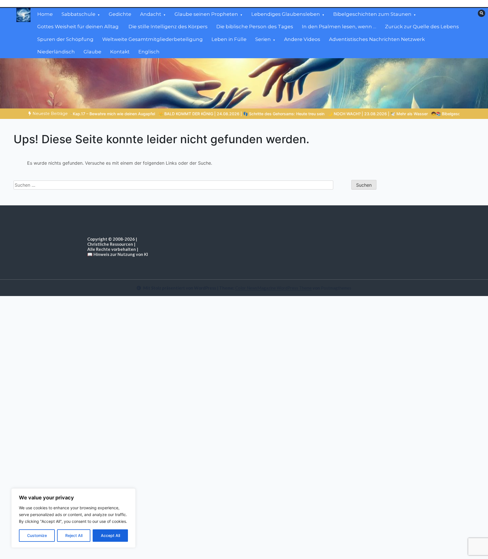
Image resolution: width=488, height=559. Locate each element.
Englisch (149, 52)
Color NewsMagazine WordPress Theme (273, 287)
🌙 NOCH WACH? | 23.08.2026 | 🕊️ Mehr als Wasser (356, 113)
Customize (37, 535)
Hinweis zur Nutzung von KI (120, 254)
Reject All (73, 535)
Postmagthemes (336, 287)
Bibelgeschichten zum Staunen (372, 14)
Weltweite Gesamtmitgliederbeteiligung (152, 39)
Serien (263, 39)
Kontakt (120, 52)
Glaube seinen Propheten (206, 14)
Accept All (110, 535)
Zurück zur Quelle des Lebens (422, 26)
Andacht (150, 14)
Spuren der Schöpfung (65, 39)
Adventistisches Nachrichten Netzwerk (377, 39)
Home (45, 14)
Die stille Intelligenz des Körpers (168, 26)
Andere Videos (302, 39)
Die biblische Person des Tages (254, 26)
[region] (73, 518)
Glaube (92, 52)
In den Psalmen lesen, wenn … (339, 26)
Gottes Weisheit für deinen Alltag (78, 26)
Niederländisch (56, 52)
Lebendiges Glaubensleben (285, 14)
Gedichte (120, 14)
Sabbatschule (78, 14)
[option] (220, 114)
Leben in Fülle (229, 39)
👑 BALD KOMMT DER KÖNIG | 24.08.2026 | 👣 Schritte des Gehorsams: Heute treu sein (220, 113)
